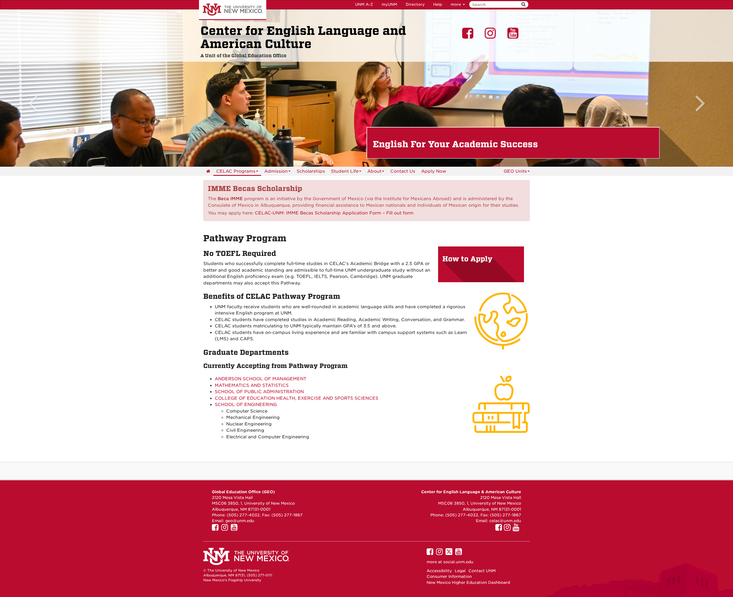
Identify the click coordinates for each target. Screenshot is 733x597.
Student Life (344, 171)
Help (437, 4)
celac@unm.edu (505, 520)
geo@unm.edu (239, 520)
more (456, 4)
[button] (55, 88)
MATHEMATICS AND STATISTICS (252, 385)
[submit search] (523, 4)
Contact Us (402, 171)
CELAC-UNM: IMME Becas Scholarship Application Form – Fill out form (334, 213)
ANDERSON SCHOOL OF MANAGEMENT (260, 378)
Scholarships (311, 171)
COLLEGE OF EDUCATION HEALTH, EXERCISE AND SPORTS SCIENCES (296, 398)
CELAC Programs (235, 171)
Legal (460, 570)
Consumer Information (449, 576)
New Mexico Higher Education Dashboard (468, 582)
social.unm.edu (458, 562)
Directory (415, 4)
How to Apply (467, 259)
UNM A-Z (364, 4)
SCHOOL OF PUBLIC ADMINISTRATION (259, 391)
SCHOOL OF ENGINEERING (246, 404)
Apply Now (433, 171)
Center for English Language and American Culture (303, 37)
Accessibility (439, 570)
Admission (276, 171)
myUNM (389, 4)
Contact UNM (482, 570)
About (374, 171)
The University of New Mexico (232, 10)
